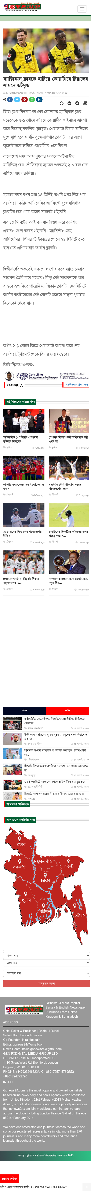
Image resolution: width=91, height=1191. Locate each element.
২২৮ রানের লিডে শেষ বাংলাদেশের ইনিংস (22, 534)
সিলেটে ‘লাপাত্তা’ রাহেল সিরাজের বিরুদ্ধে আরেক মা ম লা (54, 794)
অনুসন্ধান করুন (47, 984)
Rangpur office (15, 92)
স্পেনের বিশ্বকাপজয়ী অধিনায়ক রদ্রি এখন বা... (68, 439)
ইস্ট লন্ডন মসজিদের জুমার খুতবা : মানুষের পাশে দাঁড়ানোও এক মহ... (55, 737)
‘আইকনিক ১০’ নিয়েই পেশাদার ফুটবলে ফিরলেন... (20, 439)
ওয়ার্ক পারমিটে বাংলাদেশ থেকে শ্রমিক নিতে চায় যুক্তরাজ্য (54, 782)
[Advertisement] (45, 651)
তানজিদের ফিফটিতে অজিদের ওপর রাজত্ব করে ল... (68, 534)
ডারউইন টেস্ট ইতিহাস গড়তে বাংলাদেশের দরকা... (65, 487)
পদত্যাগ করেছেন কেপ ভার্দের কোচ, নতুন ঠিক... (68, 581)
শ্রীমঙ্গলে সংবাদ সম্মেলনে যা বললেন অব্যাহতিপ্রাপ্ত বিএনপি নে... (55, 752)
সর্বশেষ (24, 710)
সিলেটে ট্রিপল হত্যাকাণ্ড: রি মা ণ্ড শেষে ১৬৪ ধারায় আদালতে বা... (56, 768)
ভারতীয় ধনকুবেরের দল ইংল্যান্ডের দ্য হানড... (23, 487)
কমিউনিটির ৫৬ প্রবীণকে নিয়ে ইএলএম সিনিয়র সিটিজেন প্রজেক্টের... (54, 721)
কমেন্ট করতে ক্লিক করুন (76, 384)
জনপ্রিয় (67, 710)
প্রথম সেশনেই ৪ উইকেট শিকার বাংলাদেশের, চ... (21, 581)
